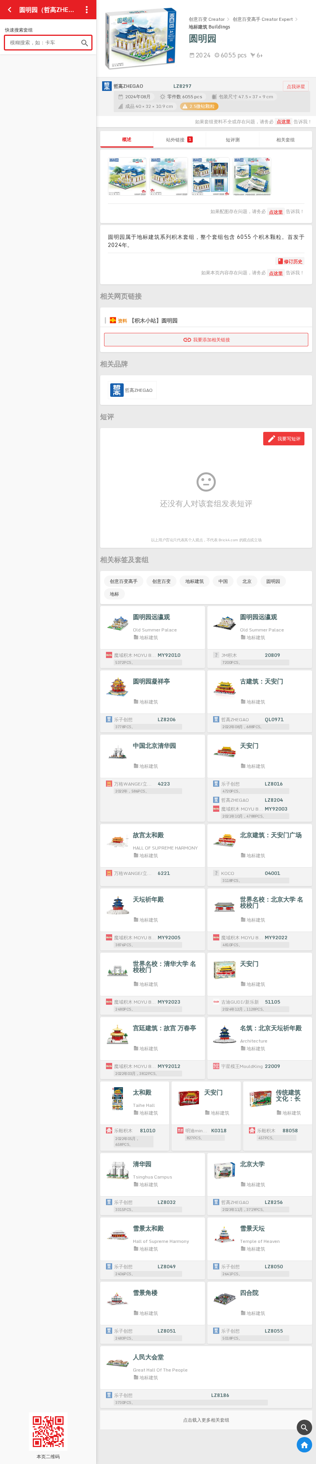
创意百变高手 (124, 581)
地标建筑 (194, 581)
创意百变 (161, 581)
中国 (223, 581)
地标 (114, 594)
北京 (247, 581)
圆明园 (273, 581)
